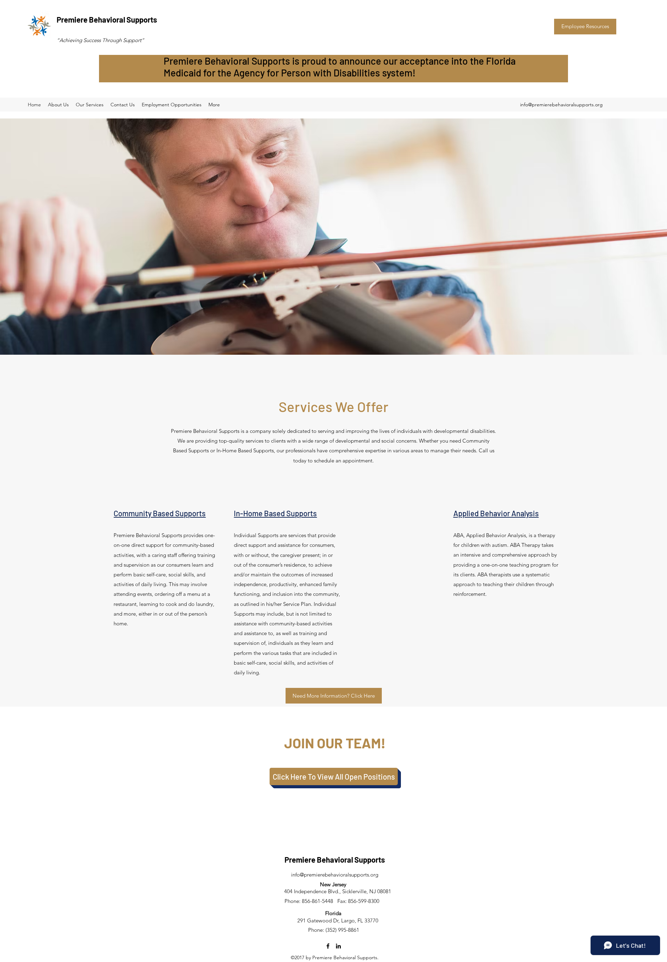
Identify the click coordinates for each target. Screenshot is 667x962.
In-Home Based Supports (275, 513)
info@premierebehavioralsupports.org (561, 104)
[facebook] (327, 946)
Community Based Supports (160, 513)
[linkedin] (338, 946)
